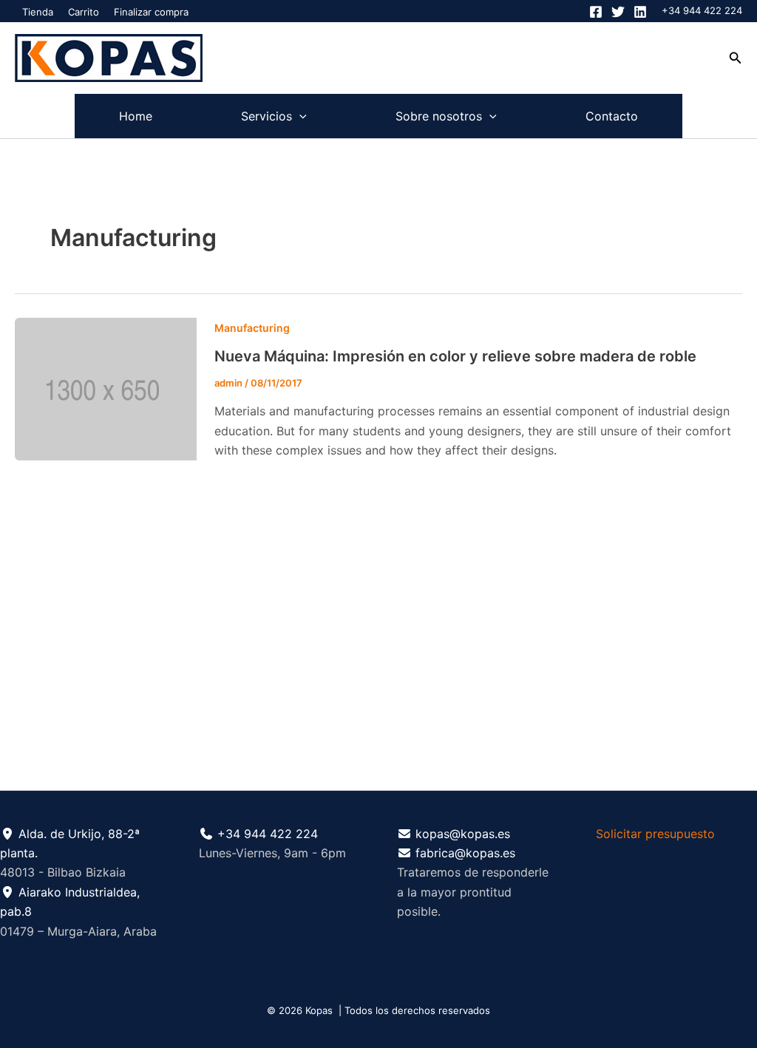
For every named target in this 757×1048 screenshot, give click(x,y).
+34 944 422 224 (702, 10)
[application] (299, 116)
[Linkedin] (640, 11)
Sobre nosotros (439, 116)
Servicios (266, 116)
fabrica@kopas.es (465, 852)
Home (135, 116)
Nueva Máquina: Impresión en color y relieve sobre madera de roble (455, 356)
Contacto (611, 116)
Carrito (83, 12)
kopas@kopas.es (462, 833)
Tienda (37, 12)
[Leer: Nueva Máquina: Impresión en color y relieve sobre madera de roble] (106, 388)
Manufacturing (252, 327)
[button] (735, 58)
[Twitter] (618, 11)
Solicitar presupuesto (655, 833)
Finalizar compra (151, 12)
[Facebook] (595, 11)
